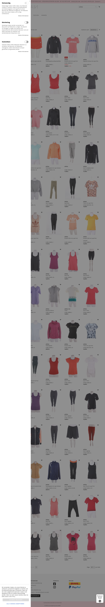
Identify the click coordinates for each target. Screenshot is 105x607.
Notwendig (26, 3)
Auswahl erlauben (15, 600)
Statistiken (26, 42)
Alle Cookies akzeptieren (15, 603)
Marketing (26, 22)
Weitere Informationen (23, 15)
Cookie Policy (11, 596)
